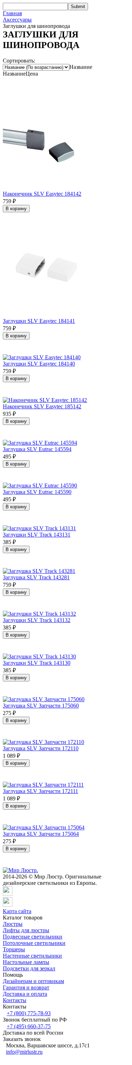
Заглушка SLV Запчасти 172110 (40, 748)
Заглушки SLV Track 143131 (36, 535)
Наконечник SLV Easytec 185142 (42, 406)
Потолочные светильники (34, 943)
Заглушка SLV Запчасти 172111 (40, 791)
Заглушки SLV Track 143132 (36, 620)
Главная (12, 13)
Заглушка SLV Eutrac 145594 (37, 449)
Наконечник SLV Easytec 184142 (42, 194)
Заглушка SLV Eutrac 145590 (37, 492)
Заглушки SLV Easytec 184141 (39, 321)
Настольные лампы (26, 962)
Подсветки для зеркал (29, 968)
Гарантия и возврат (26, 987)
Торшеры (14, 949)
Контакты (14, 1000)
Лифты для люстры (26, 930)
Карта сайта (17, 911)
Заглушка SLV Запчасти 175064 (41, 834)
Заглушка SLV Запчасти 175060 (41, 706)
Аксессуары (17, 20)
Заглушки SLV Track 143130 (36, 663)
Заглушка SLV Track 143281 (36, 577)
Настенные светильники (32, 956)
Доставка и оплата (25, 994)
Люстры (13, 924)
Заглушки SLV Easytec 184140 (39, 364)
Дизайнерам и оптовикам (33, 981)
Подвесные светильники (32, 937)
